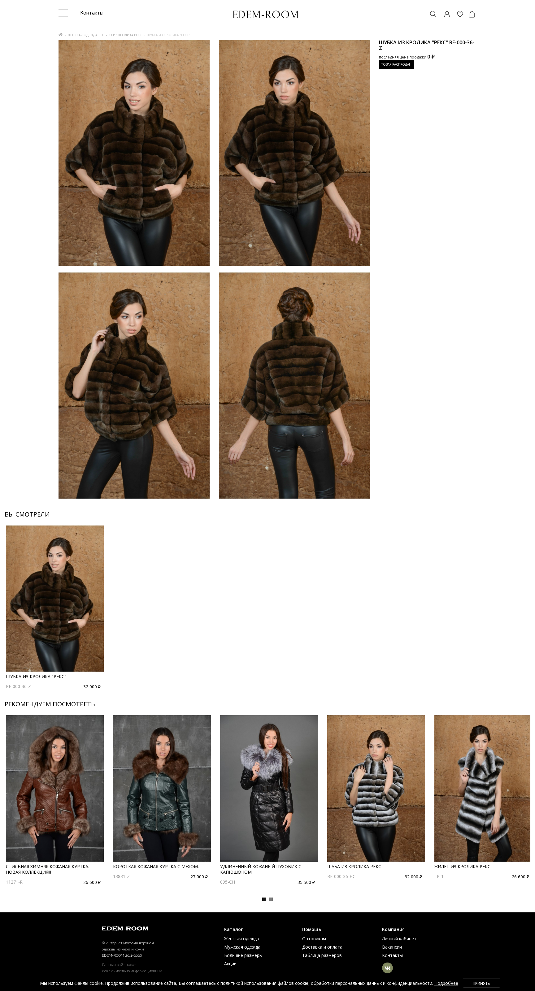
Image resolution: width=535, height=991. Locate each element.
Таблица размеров (322, 955)
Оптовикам (314, 938)
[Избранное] (457, 14)
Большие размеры (243, 955)
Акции (230, 964)
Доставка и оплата (322, 947)
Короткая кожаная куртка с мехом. (156, 866)
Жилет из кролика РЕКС (462, 866)
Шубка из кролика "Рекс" (36, 676)
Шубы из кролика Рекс (122, 35)
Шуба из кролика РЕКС (354, 866)
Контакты (392, 955)
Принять (481, 983)
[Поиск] (430, 14)
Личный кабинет (399, 938)
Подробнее (446, 983)
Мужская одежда (242, 947)
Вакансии (392, 947)
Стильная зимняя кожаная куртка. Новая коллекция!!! (47, 869)
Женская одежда (82, 35)
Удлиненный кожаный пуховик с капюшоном (260, 869)
